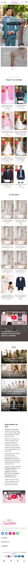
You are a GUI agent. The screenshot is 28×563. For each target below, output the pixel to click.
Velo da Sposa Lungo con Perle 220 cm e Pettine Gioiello (20, 222)
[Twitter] (6, 533)
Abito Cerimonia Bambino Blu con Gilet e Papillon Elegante (20, 296)
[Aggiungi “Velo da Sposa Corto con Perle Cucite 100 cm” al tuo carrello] (19, 242)
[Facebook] (2, 533)
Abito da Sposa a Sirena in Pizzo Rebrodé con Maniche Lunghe (20, 159)
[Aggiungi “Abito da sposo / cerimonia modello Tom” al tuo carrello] (6, 181)
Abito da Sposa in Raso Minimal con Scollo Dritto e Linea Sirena (7, 107)
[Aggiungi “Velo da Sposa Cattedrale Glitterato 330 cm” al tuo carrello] (6, 216)
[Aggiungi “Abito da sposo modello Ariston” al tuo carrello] (19, 181)
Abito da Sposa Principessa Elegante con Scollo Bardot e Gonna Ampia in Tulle (21, 133)
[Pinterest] (10, 533)
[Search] (22, 2)
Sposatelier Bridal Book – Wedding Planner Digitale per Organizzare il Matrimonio (7, 296)
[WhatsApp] (17, 533)
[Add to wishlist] (8, 102)
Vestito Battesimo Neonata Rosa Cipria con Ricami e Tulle (7, 133)
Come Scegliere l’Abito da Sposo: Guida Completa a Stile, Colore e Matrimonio (14, 406)
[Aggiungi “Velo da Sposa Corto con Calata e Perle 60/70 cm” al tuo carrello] (6, 267)
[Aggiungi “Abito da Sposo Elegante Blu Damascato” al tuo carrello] (19, 102)
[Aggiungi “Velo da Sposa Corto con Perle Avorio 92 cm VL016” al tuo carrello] (6, 242)
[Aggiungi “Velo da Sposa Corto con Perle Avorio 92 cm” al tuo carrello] (19, 267)
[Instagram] (13, 533)
